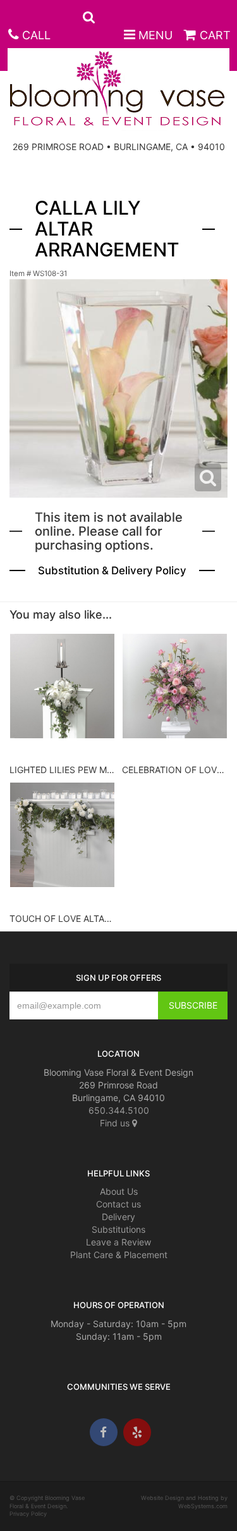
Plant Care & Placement (118, 1254)
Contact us (118, 1204)
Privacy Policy (28, 1513)
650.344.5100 (118, 1110)
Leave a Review (118, 1242)
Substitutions (118, 1229)
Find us (116, 1123)
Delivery (118, 1216)
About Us (119, 1191)
